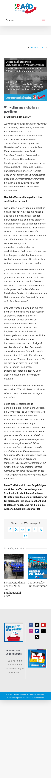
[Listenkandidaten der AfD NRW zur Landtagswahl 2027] (14, 555)
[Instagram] (31, 631)
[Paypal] (37, 631)
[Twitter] (37, 625)
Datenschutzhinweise (35, 697)
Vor (42, 47)
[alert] (13, 666)
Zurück (34, 47)
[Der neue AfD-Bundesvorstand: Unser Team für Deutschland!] (37, 555)
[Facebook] (31, 625)
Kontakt (10, 697)
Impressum (20, 697)
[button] (6, 576)
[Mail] (43, 631)
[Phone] (37, 637)
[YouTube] (43, 625)
